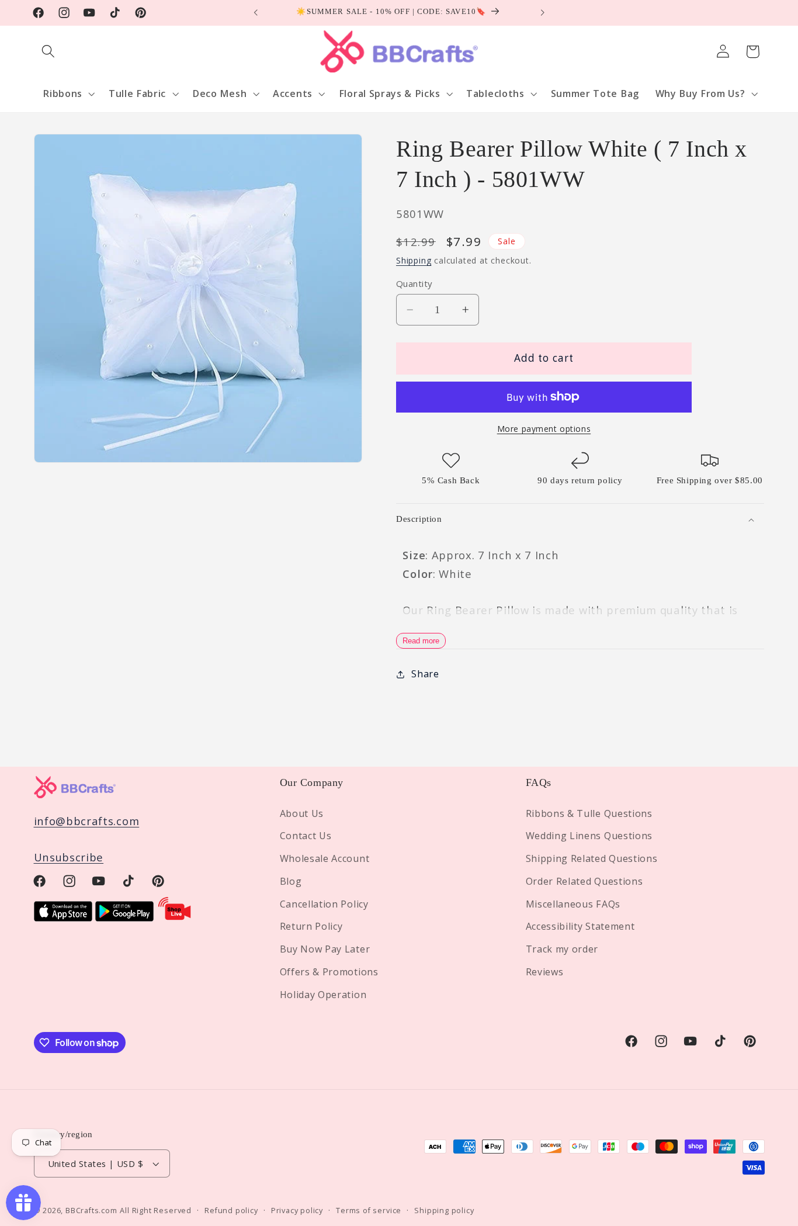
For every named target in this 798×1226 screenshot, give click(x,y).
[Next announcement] (542, 13)
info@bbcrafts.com (87, 820)
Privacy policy (297, 1210)
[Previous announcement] (256, 13)
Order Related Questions (584, 881)
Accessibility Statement (580, 926)
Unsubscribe (69, 857)
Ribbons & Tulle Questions (589, 813)
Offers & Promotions (329, 971)
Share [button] (425, 673)
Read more (421, 640)
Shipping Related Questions (592, 858)
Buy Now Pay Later (325, 949)
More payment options (544, 428)
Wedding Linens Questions (589, 835)
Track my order (562, 949)
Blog (291, 881)
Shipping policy (444, 1210)
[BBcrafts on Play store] (124, 917)
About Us (302, 813)
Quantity (414, 283)
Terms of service (368, 1210)
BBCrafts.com (91, 1210)
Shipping (413, 260)
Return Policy (311, 926)
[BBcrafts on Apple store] (63, 917)
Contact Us (306, 835)
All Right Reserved (156, 1210)
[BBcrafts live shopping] (174, 917)
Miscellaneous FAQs (573, 904)
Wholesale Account (325, 858)
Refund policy (231, 1210)
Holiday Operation (323, 994)
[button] (49, 52)
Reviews (545, 971)
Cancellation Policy (324, 904)
